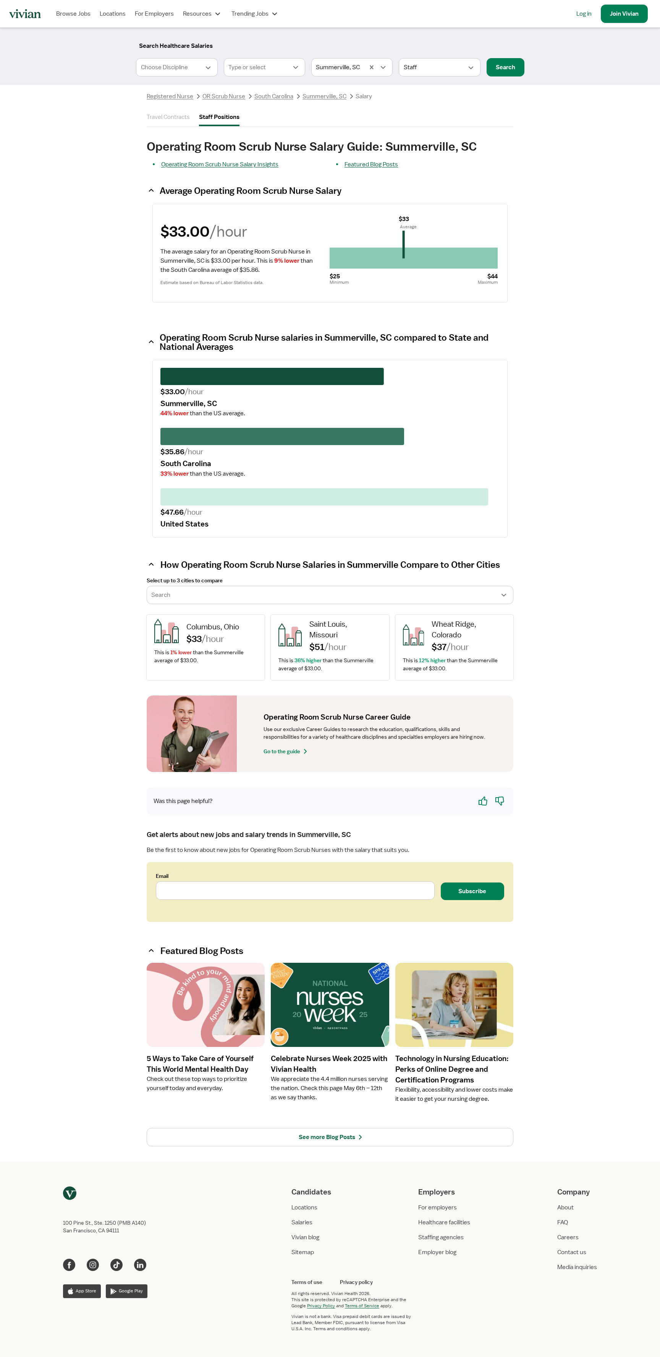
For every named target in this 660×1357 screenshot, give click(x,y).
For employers (437, 1207)
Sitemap (302, 1252)
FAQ (562, 1222)
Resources (197, 14)
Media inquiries (577, 1267)
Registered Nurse (170, 96)
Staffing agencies (441, 1237)
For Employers (154, 14)
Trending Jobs (250, 14)
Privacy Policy (321, 1306)
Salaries (301, 1222)
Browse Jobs (73, 14)
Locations (113, 14)
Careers (568, 1237)
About (565, 1207)
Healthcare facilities (444, 1222)
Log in (584, 14)
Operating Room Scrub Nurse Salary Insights (219, 164)
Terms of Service (362, 1306)
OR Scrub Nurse (223, 96)
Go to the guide (282, 751)
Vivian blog (305, 1237)
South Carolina (273, 96)
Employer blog (437, 1252)
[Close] (440, 44)
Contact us (571, 1252)
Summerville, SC (324, 96)
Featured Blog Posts (371, 164)
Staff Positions (219, 117)
